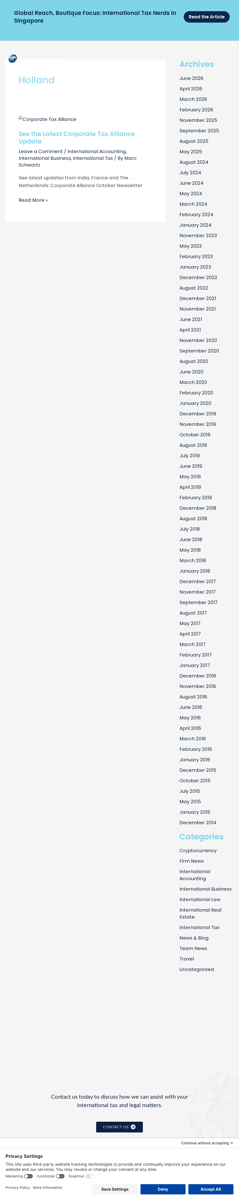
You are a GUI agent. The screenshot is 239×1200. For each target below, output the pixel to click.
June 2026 (191, 78)
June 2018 (190, 539)
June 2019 (190, 466)
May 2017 (189, 623)
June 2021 (190, 319)
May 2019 (190, 476)
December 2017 (197, 581)
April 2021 (190, 330)
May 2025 (190, 151)
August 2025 (193, 141)
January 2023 (195, 267)
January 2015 (194, 812)
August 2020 (193, 361)
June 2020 (191, 372)
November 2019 (197, 424)
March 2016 (192, 738)
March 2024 (193, 204)
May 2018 (190, 550)
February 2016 (195, 749)
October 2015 (195, 780)
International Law (199, 899)
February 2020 (196, 393)
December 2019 (197, 413)
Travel (186, 959)
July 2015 (189, 791)
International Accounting (96, 151)
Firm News (191, 861)
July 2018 (189, 529)
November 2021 (197, 309)
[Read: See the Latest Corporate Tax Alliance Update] (47, 119)
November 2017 (197, 592)
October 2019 (194, 434)
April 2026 (190, 88)
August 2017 (193, 613)
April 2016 (190, 728)
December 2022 (198, 277)
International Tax (93, 158)
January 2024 (195, 225)
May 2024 (190, 193)
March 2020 (193, 382)
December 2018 (197, 508)
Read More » (33, 200)
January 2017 (194, 665)
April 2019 (190, 487)
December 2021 (197, 298)
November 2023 (198, 235)
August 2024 (193, 162)
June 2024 (191, 183)
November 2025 (198, 120)
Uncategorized (196, 969)
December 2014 (197, 822)
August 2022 (193, 288)
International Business (45, 158)
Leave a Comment (41, 151)
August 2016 (193, 697)
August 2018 (193, 518)
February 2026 (196, 109)
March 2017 (192, 644)
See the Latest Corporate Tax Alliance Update (77, 138)
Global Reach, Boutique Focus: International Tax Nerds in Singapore (95, 16)
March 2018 (192, 560)
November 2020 (198, 340)
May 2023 (190, 246)
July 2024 (190, 172)
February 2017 (195, 655)
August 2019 (193, 445)
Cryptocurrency (198, 850)
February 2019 (195, 497)
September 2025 (199, 130)
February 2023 (196, 256)
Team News (193, 948)
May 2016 (190, 718)
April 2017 (190, 634)
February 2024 (196, 214)
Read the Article (207, 17)
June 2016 (190, 707)
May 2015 (190, 801)
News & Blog (194, 938)
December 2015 (197, 770)
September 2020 (199, 351)
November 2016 (197, 686)
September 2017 (198, 602)
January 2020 (195, 403)
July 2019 (189, 455)
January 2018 (194, 571)
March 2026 (193, 99)
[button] (106, 50)
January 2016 (194, 759)
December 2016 (197, 676)
